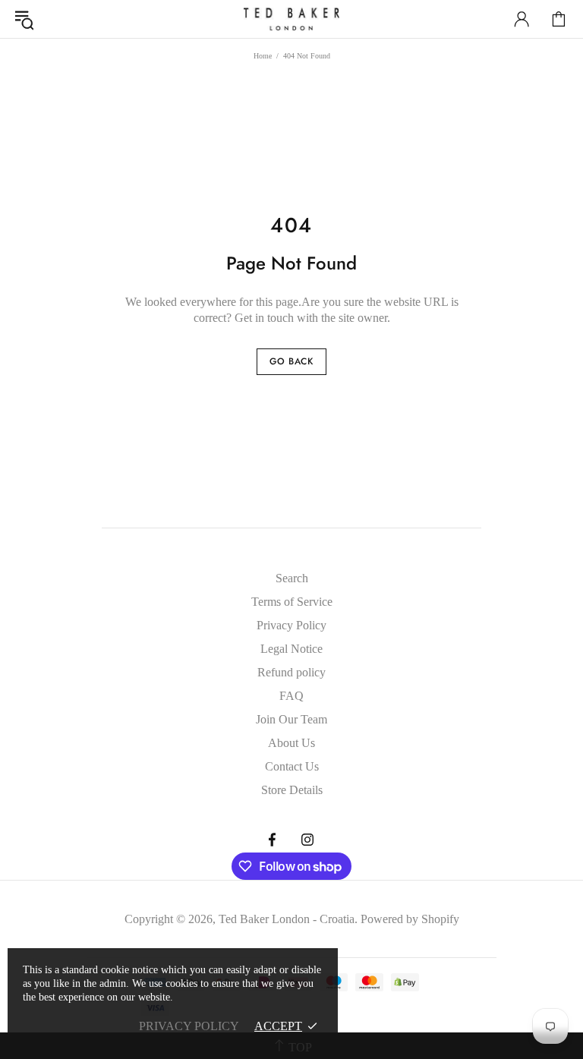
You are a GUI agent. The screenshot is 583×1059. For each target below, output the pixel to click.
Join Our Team (291, 719)
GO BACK (291, 361)
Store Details (292, 789)
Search (292, 578)
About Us (291, 742)
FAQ (291, 695)
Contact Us (292, 766)
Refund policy (291, 672)
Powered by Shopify (410, 918)
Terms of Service (291, 601)
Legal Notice (291, 648)
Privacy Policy (291, 625)
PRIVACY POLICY (189, 1026)
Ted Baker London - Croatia (291, 19)
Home (263, 56)
